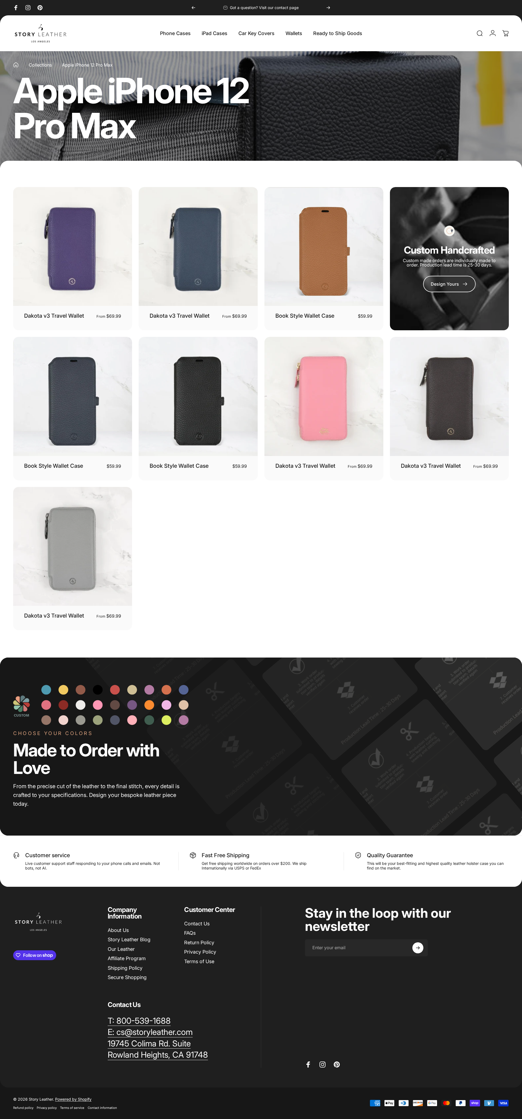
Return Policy (199, 942)
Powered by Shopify (73, 1099)
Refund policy (23, 1108)
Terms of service (72, 1108)
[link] (449, 284)
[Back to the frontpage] (16, 65)
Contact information (102, 1108)
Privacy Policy (200, 952)
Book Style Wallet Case (304, 315)
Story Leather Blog (129, 939)
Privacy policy (47, 1108)
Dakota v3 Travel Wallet (54, 315)
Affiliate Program (127, 958)
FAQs (190, 933)
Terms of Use (199, 961)
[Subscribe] (417, 947)
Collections (40, 65)
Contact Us (197, 923)
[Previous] (193, 7)
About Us (118, 930)
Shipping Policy (125, 968)
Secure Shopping (127, 977)
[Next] (328, 7)
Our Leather (121, 949)
